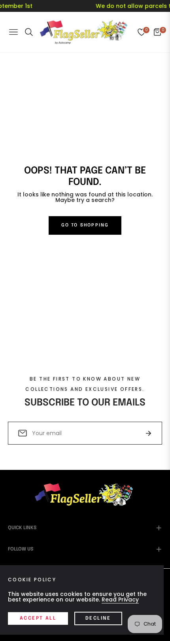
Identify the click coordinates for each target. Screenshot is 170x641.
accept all (38, 618)
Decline (98, 618)
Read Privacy (120, 599)
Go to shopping (85, 225)
